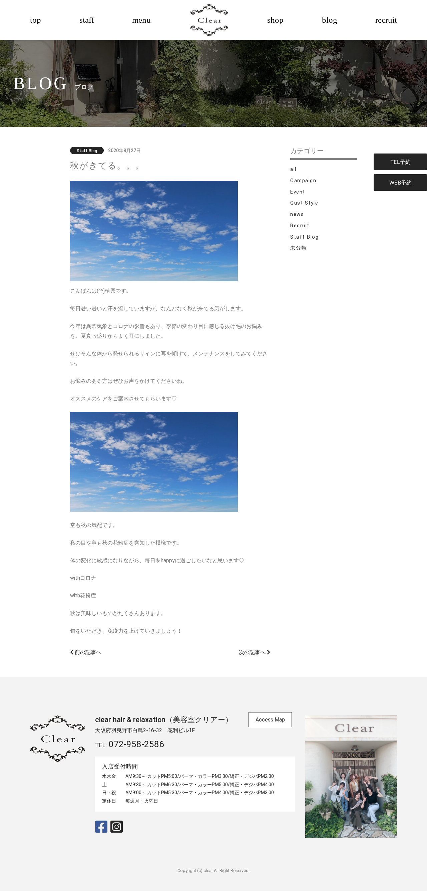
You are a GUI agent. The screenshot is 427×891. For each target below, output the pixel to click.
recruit (386, 19)
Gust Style (304, 203)
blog (329, 19)
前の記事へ (87, 652)
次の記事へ (253, 652)
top (35, 19)
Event (297, 192)
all (293, 169)
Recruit (300, 226)
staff (86, 19)
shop (275, 19)
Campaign (303, 181)
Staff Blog (304, 237)
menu (141, 19)
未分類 (298, 248)
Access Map (270, 719)
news (297, 214)
